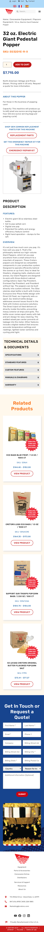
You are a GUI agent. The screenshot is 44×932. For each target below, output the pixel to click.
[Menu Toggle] (39, 11)
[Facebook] (20, 916)
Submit (22, 794)
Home (5, 19)
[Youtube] (15, 916)
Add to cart (22, 64)
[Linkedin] (29, 916)
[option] (20, 6)
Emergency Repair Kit (22, 150)
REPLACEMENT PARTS (22, 135)
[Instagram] (24, 916)
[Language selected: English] (22, 6)
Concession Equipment (21, 19)
